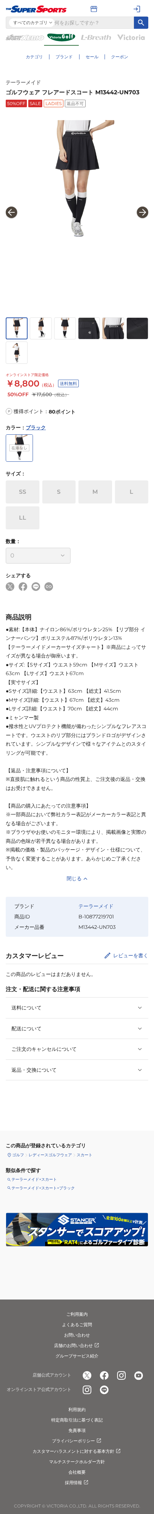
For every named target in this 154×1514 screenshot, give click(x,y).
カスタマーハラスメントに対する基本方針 (73, 1451)
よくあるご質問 (77, 1324)
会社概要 (77, 1472)
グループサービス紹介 (77, 1356)
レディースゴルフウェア (50, 1154)
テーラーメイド (23, 82)
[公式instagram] (121, 1375)
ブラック (36, 427)
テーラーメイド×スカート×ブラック (43, 1187)
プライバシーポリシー (73, 1440)
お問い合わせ (77, 1335)
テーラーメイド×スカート (34, 1179)
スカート (84, 1154)
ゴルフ (18, 1154)
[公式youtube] (138, 1375)
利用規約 (77, 1409)
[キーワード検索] (141, 22)
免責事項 (77, 1430)
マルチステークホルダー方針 (77, 1461)
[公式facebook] (104, 1375)
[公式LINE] (104, 1390)
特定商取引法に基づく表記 (77, 1420)
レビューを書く (130, 955)
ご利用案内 (77, 1314)
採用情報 (73, 1482)
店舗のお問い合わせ (73, 1345)
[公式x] (87, 1375)
